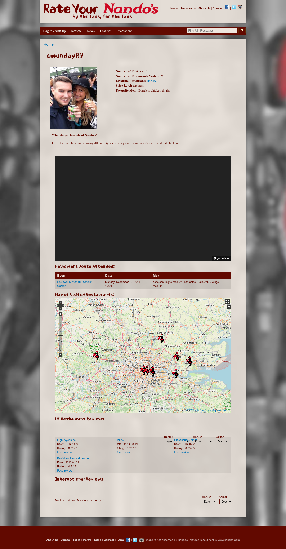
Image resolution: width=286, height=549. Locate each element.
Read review (64, 452)
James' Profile (70, 540)
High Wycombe (66, 440)
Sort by (197, 436)
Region (168, 436)
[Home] (101, 11)
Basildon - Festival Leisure (73, 458)
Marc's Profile (92, 540)
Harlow (151, 81)
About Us (204, 8)
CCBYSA (191, 410)
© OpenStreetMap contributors (213, 410)
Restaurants (188, 8)
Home (174, 8)
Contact (218, 8)
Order (220, 436)
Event (61, 275)
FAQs (120, 540)
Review (76, 30)
